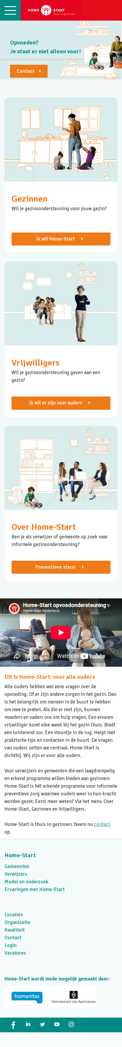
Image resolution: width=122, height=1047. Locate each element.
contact (102, 824)
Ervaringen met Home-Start (34, 889)
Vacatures (15, 953)
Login (10, 945)
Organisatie (17, 922)
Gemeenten (16, 866)
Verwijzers (15, 874)
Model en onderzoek (26, 882)
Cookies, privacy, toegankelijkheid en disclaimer (55, 1039)
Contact (28, 71)
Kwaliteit (14, 930)
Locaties (13, 915)
